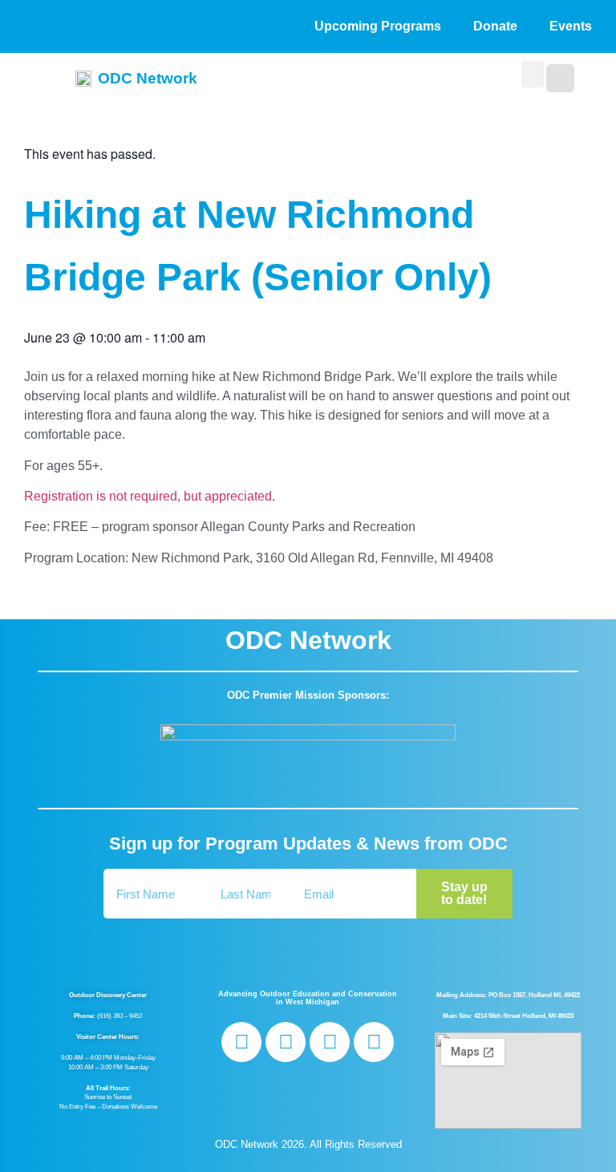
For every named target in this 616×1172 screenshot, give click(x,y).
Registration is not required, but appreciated (148, 496)
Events (570, 26)
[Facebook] (241, 1042)
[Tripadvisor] (330, 1042)
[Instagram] (285, 1042)
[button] (532, 74)
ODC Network (147, 78)
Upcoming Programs (377, 26)
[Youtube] (374, 1042)
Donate (495, 26)
